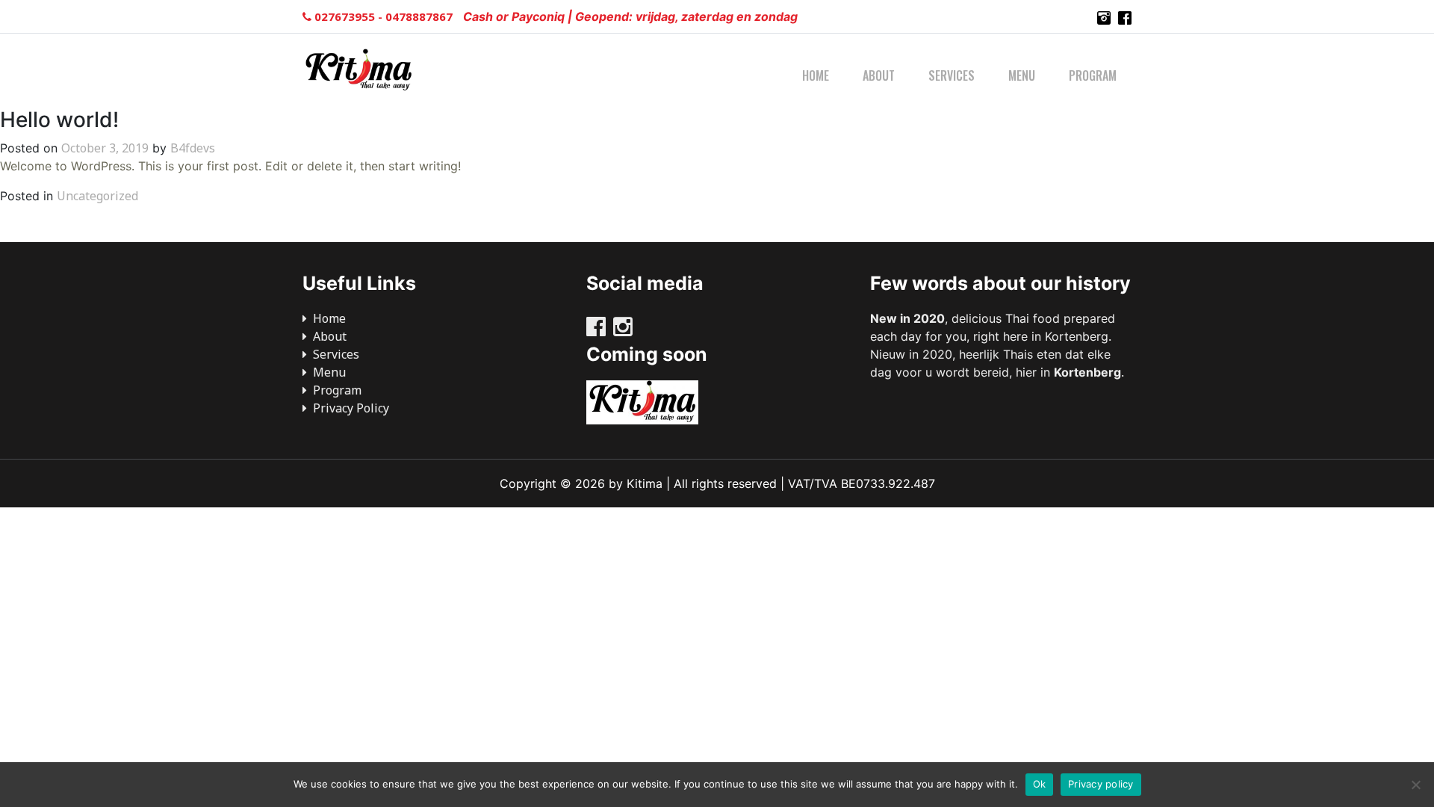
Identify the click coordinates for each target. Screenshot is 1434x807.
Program (1093, 75)
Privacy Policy (351, 408)
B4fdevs (192, 148)
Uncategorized (97, 196)
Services (951, 75)
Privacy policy (1101, 784)
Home (815, 75)
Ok (1039, 784)
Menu (1021, 75)
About (879, 75)
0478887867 (420, 16)
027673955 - (348, 16)
